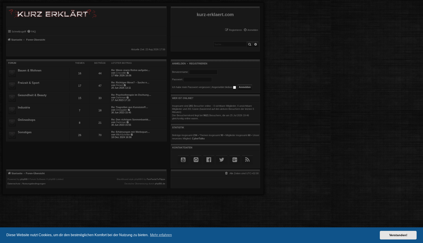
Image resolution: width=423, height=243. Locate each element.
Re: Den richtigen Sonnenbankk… (131, 119)
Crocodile (121, 72)
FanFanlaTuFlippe (156, 179)
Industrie (24, 107)
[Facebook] (208, 160)
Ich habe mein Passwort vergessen (191, 87)
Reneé (119, 85)
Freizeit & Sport (28, 82)
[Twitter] (221, 160)
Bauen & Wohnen (29, 70)
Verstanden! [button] (398, 235)
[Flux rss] (247, 160)
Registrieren (198, 63)
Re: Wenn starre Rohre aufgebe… (130, 70)
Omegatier (121, 109)
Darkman (121, 97)
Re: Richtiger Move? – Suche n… (130, 82)
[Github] (196, 160)
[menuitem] (250, 30)
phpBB (23, 179)
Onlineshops (26, 120)
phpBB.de (160, 184)
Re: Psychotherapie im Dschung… (131, 94)
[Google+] (234, 160)
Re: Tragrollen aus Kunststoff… (129, 107)
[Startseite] (51, 13)
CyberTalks (198, 138)
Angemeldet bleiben (222, 87)
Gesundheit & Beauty (32, 95)
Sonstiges (25, 132)
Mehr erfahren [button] (161, 235)
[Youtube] (183, 160)
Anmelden (179, 63)
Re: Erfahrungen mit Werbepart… (130, 132)
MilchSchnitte (123, 134)
